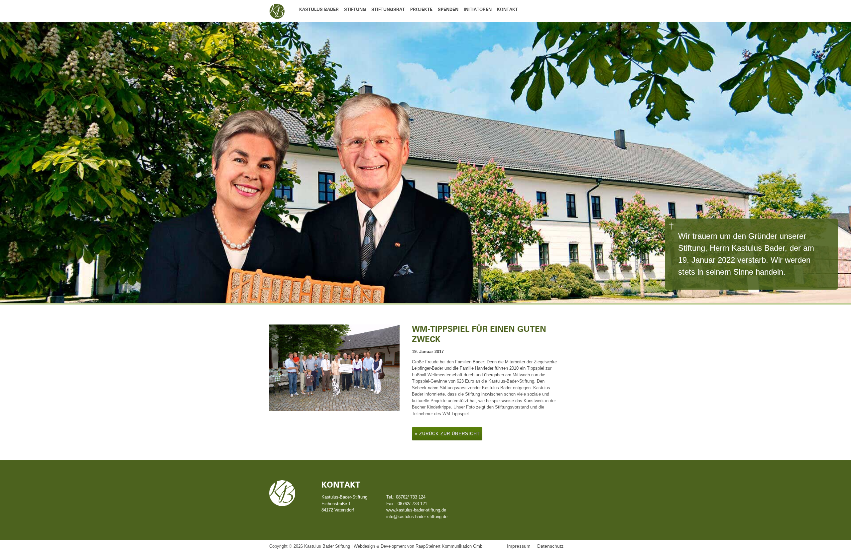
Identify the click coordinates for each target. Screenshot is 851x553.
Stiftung (355, 10)
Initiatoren (478, 10)
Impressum (519, 546)
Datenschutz (550, 546)
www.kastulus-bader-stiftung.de (416, 509)
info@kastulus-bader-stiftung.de (416, 516)
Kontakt (507, 10)
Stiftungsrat (388, 10)
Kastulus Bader (319, 10)
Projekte (421, 10)
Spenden (448, 10)
